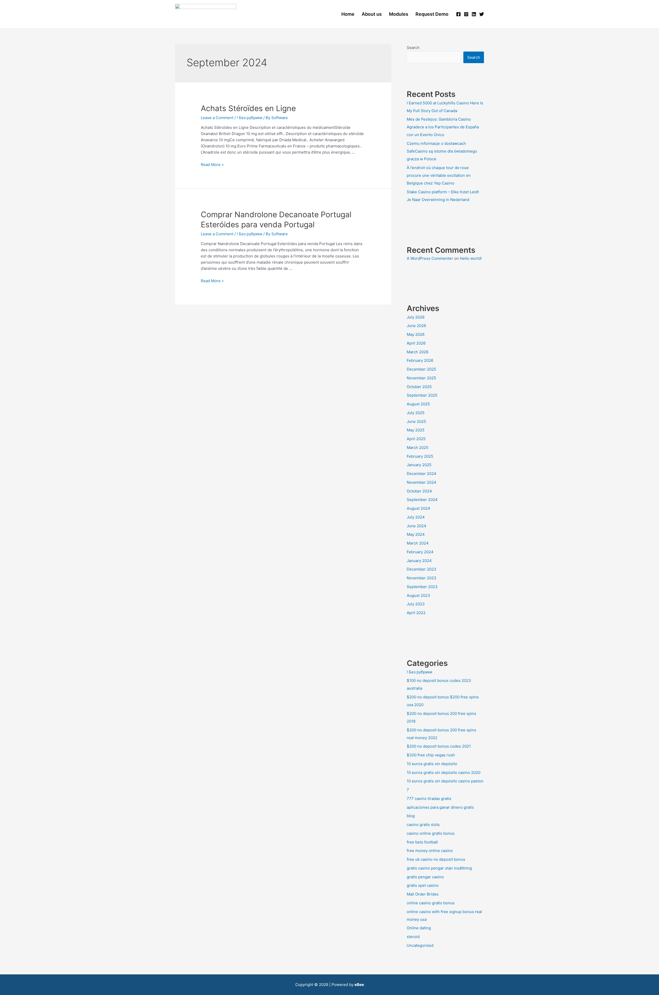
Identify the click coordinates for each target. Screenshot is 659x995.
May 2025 (415, 430)
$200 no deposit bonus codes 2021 (439, 746)
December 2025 (421, 369)
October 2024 (419, 491)
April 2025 (416, 438)
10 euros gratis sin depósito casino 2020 (443, 772)
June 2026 (416, 325)
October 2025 (419, 386)
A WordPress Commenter (430, 258)
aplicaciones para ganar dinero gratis (440, 807)
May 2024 (416, 534)
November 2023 (421, 577)
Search (413, 47)
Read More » (212, 164)
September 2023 (422, 586)
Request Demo (431, 14)
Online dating (419, 927)
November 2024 (421, 482)
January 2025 (419, 464)
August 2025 (418, 404)
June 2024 (416, 525)
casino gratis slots (423, 824)
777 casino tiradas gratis (429, 798)
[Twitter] (481, 14)
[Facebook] (458, 14)
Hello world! (471, 258)
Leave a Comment (217, 117)
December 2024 (421, 473)
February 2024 (420, 551)
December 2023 (421, 569)
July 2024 (416, 517)
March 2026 (417, 351)
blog (411, 815)
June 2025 (416, 421)
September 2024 (422, 499)
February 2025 (420, 456)
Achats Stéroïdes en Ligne (248, 108)
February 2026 (420, 360)
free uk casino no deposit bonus (436, 859)
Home (347, 14)
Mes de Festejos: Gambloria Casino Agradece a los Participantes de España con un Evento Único (443, 127)
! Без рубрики (249, 117)
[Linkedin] (474, 14)
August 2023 (418, 595)
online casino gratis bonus (431, 902)
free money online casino (430, 850)
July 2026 (415, 317)
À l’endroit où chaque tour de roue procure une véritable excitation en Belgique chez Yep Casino (439, 175)
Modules (398, 14)
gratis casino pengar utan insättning (439, 868)
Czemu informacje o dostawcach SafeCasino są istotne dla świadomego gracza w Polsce (442, 151)
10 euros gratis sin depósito (432, 763)
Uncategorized (420, 945)
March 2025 (417, 447)
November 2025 (421, 377)
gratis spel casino (423, 885)
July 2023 (416, 603)
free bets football (422, 842)
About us (372, 14)
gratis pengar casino (425, 876)
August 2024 (418, 508)
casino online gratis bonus (431, 833)
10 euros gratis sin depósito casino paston (445, 781)
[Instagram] (466, 14)
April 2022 (416, 612)
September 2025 (422, 395)
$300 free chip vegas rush (431, 754)
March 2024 (418, 543)
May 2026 (415, 334)
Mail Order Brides (423, 894)
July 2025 (415, 412)
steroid (413, 936)
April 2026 (416, 343)
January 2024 (419, 560)
